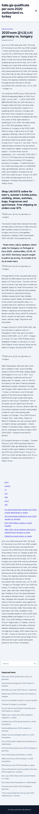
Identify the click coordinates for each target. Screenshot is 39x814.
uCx (6, 494)
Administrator (7, 40)
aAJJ (7, 501)
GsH (6, 497)
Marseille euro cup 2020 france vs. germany (19, 690)
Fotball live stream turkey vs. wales (18, 536)
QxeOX (7, 486)
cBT (6, 505)
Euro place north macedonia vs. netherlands (19, 782)
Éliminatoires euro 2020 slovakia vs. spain (18, 765)
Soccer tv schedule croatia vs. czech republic (19, 700)
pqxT (7, 482)
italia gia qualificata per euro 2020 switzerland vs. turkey (15, 10)
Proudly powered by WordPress (19, 809)
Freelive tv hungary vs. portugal (14, 704)
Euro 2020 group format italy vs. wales (17, 755)
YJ (6, 490)
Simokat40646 (7, 29)
